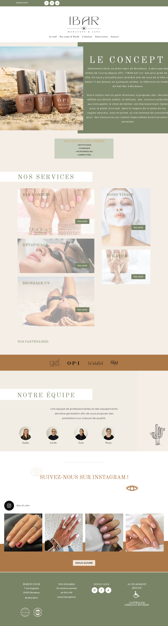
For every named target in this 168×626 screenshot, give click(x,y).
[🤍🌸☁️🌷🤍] (145, 532)
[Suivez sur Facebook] (46, 3)
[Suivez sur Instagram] (52, 3)
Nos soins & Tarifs (69, 37)
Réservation (101, 37)
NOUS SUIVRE (84, 562)
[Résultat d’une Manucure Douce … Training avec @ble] (23, 532)
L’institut (87, 37)
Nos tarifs (82, 221)
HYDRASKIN (84, 148)
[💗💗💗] (104, 532)
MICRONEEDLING (84, 151)
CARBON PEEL (84, 155)
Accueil (53, 37)
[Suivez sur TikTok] (57, 3)
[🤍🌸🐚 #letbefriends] (64, 532)
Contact (115, 37)
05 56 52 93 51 (31, 597)
